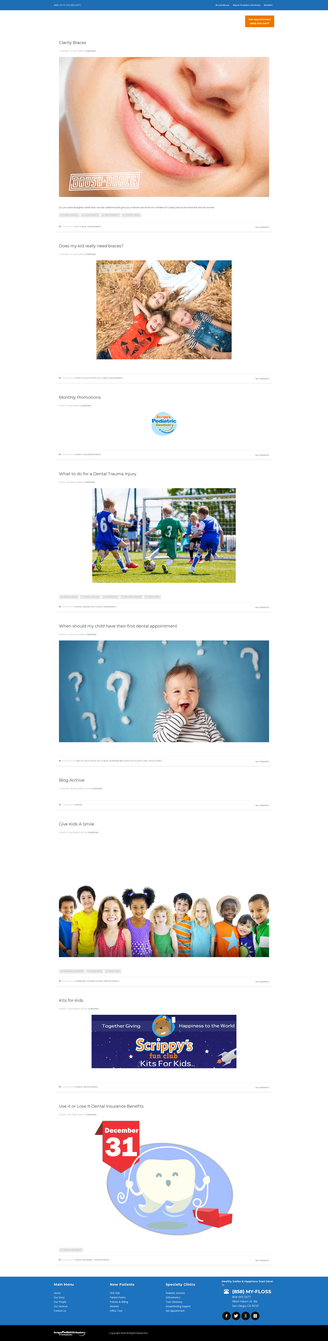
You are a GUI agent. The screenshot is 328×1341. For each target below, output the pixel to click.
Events (78, 454)
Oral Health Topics (152, 761)
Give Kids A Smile (76, 824)
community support (73, 971)
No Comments (262, 227)
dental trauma (91, 597)
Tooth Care (153, 597)
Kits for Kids (71, 1000)
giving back (96, 971)
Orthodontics (94, 226)
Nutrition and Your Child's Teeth (125, 761)
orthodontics (112, 215)
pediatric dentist (132, 597)
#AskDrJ (268, 5)
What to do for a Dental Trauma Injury (97, 473)
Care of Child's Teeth (85, 378)
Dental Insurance (72, 1250)
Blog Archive (72, 780)
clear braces (91, 215)
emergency (112, 597)
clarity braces (70, 215)
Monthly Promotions (80, 397)
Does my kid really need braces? (91, 245)
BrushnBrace (222, 5)
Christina (90, 51)
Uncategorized (111, 981)
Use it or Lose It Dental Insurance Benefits (101, 1106)
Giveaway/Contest (92, 454)
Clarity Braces (72, 42)
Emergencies (109, 607)
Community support (85, 981)
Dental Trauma (82, 607)
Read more (258, 216)
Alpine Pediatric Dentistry (246, 5)
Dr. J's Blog (80, 226)
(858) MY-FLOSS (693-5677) (67, 5)
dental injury (70, 597)
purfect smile (133, 215)
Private (79, 805)
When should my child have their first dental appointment (118, 626)
